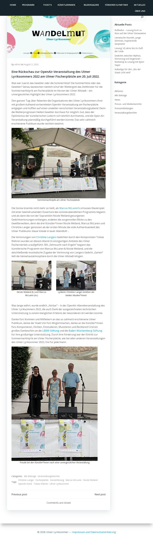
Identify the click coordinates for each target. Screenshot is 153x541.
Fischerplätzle (42, 480)
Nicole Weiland (90, 480)
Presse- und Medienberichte (128, 104)
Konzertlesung (57, 480)
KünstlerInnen (66, 4)
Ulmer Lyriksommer (59, 483)
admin (17, 64)
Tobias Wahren (41, 483)
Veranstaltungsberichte (49, 476)
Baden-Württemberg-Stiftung (85, 330)
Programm (28, 4)
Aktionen (119, 91)
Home (13, 4)
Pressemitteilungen (124, 108)
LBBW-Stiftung (50, 330)
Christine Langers (46, 237)
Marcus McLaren (68, 208)
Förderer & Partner (116, 4)
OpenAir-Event (25, 483)
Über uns (140, 11)
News (117, 99)
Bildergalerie (91, 4)
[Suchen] (142, 17)
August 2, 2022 (31, 64)
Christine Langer (26, 480)
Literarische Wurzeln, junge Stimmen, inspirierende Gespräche (128, 40)
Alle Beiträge (30, 476)
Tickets (47, 4)
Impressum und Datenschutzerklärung (94, 532)
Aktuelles (139, 4)
